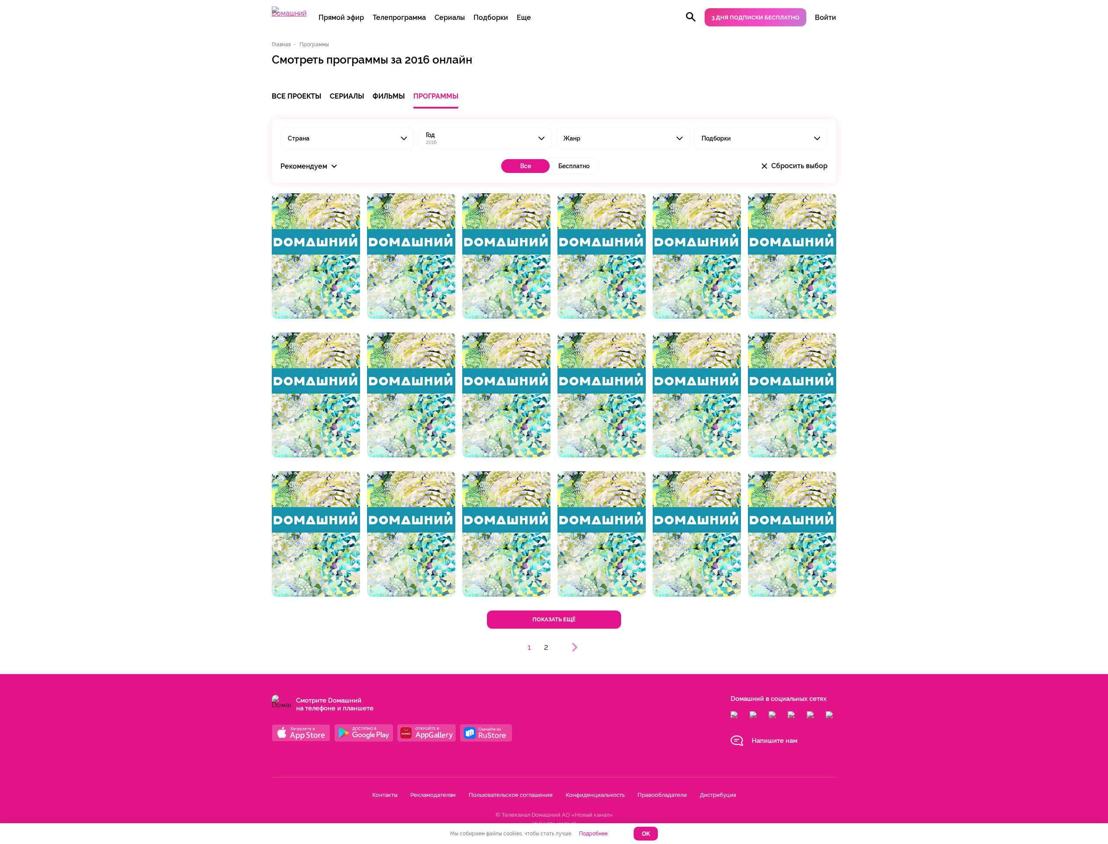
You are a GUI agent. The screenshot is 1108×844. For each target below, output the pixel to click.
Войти (825, 17)
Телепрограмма (399, 17)
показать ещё (554, 619)
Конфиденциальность (595, 795)
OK (646, 834)
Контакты (384, 795)
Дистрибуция (718, 795)
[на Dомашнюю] (289, 13)
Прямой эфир (341, 17)
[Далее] (575, 647)
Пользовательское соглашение (511, 795)
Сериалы (450, 17)
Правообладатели (662, 795)
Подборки (490, 17)
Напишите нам (774, 741)
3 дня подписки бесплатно (755, 17)
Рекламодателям (433, 795)
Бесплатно (573, 166)
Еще (524, 17)
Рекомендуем (304, 166)
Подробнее (593, 833)
